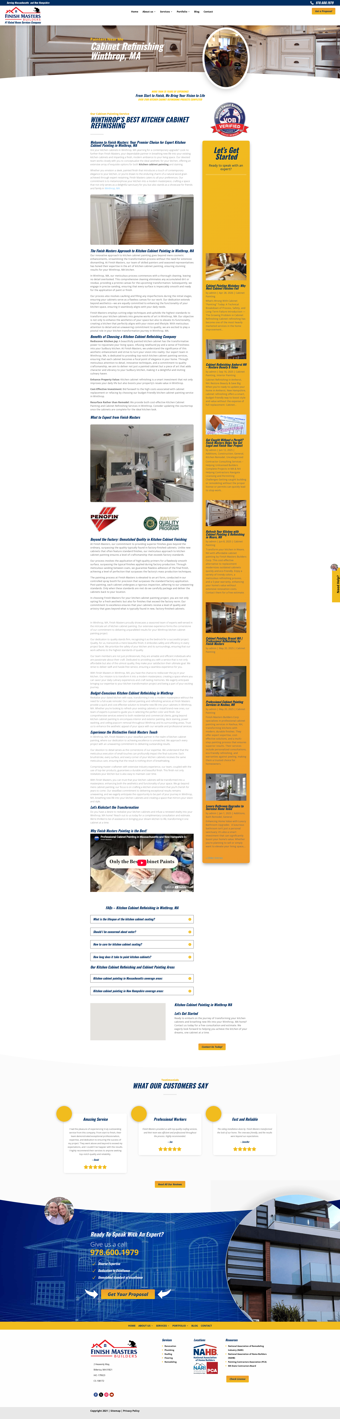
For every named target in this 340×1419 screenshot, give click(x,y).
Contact (208, 12)
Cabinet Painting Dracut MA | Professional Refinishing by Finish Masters (224, 641)
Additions (211, 453)
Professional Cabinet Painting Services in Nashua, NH (224, 703)
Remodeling (171, 1361)
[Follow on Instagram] (106, 1395)
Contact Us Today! (212, 1046)
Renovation (170, 1346)
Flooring (169, 1358)
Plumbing (169, 1350)
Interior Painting (226, 375)
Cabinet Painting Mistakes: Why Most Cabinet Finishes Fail (225, 287)
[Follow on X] (101, 1395)
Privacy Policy (131, 1410)
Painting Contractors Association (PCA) (247, 1361)
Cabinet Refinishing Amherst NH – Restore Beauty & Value (226, 366)
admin (212, 292)
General (238, 453)
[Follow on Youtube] (112, 1395)
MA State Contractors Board (242, 1365)
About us (148, 12)
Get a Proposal (323, 11)
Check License (237, 1379)
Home (134, 12)
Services (165, 12)
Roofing (168, 1354)
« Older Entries (214, 857)
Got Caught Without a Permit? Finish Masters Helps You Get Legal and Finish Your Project (224, 443)
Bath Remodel (214, 816)
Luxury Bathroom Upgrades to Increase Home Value (224, 807)
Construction (225, 453)
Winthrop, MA (112, 188)
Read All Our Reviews (170, 1184)
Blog (196, 12)
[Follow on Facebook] (96, 1395)
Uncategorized (234, 457)
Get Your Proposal (128, 1294)
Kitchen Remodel (215, 457)
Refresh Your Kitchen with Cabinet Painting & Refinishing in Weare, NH (225, 534)
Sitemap (115, 1410)
